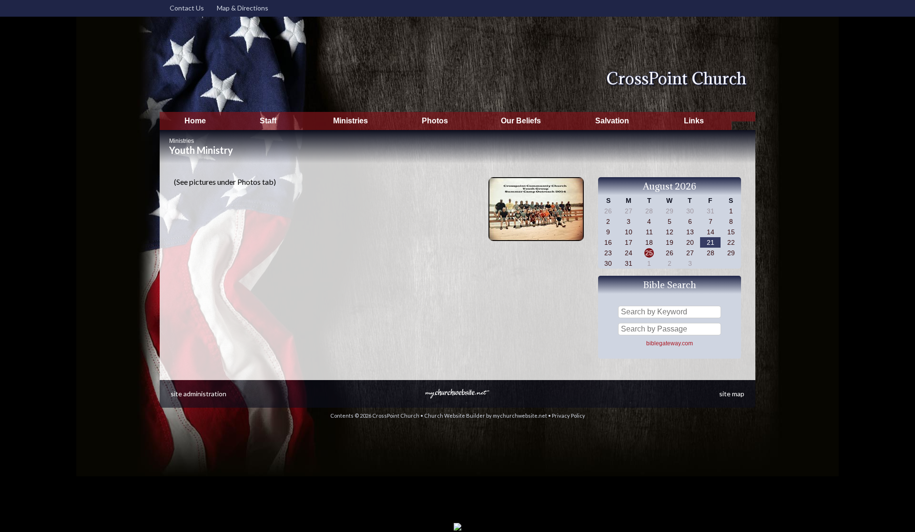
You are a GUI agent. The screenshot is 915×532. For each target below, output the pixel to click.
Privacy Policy (568, 415)
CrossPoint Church (676, 78)
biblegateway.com (669, 343)
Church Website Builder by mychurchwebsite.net (485, 415)
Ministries (181, 141)
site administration (198, 394)
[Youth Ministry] (536, 242)
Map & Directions (241, 8)
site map (731, 394)
